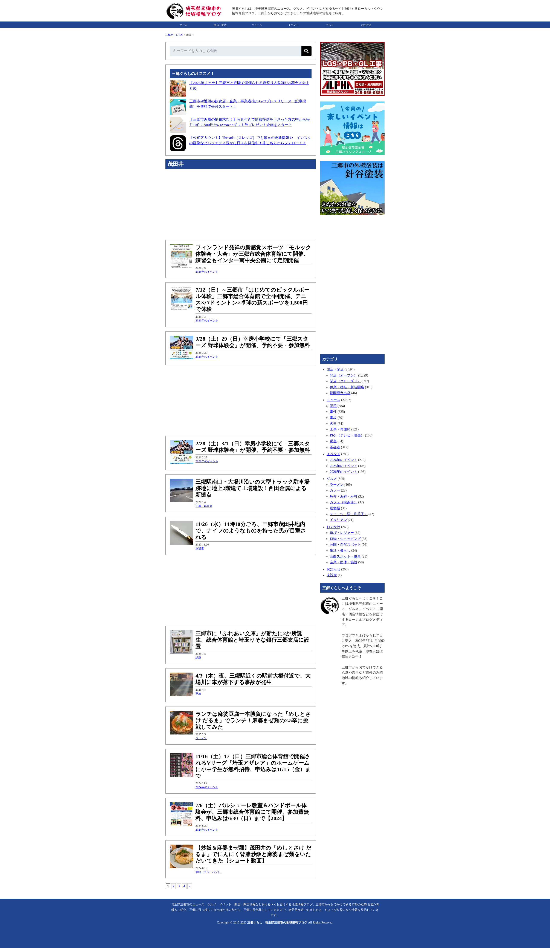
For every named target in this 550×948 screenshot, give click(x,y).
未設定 (332, 575)
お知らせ (333, 569)
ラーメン (201, 738)
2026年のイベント (207, 271)
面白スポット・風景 (345, 556)
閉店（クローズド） (345, 381)
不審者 (200, 548)
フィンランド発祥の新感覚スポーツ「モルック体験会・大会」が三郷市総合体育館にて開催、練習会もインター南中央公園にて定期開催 (253, 253)
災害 (333, 441)
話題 (198, 657)
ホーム (184, 24)
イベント (293, 24)
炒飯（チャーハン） (208, 872)
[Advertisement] (240, 204)
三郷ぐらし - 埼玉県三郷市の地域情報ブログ (277, 922)
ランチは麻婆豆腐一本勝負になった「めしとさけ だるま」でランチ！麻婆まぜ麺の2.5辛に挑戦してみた (253, 720)
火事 (333, 423)
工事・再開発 (204, 506)
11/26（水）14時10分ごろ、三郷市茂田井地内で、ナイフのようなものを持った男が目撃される (251, 530)
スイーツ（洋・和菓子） (349, 514)
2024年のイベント (207, 787)
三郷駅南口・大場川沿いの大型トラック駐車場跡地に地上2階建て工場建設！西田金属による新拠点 (253, 488)
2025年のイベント (343, 466)
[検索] (306, 51)
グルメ (330, 24)
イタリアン (338, 520)
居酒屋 (335, 508)
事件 (333, 411)
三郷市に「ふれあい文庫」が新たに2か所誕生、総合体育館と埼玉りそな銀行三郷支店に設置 (252, 639)
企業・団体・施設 (343, 562)
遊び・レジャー (342, 533)
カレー (335, 490)
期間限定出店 (340, 393)
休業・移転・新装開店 (347, 387)
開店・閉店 (220, 24)
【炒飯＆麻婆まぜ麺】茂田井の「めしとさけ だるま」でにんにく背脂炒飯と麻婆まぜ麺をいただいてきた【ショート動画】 (254, 854)
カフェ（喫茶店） (343, 502)
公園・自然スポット (345, 544)
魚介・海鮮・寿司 (343, 496)
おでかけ (366, 24)
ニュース (257, 24)
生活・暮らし (340, 550)
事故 (198, 693)
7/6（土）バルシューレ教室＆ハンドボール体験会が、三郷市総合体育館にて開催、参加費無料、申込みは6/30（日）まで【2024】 (252, 811)
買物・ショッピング (345, 539)
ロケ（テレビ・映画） (347, 435)
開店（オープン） (343, 375)
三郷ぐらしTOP (174, 34)
